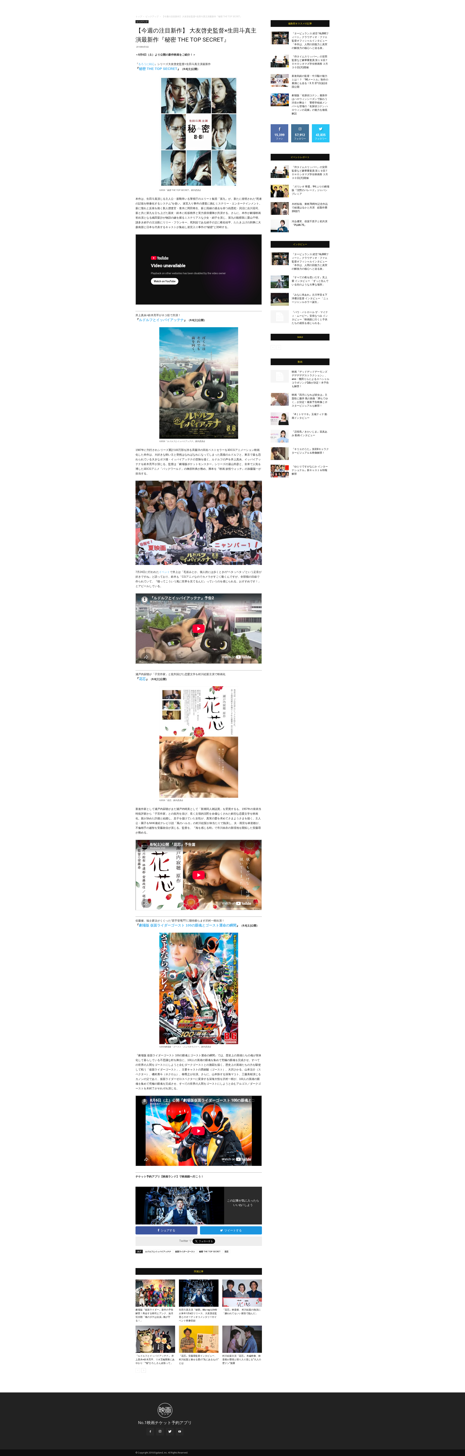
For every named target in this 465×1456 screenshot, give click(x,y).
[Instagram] (160, 1431)
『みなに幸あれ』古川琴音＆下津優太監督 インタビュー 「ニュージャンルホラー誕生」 (310, 298)
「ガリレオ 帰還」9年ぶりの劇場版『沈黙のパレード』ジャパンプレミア (310, 190)
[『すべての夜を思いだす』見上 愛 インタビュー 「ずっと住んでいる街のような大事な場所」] (280, 281)
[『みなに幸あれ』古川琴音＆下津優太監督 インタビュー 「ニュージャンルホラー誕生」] (280, 299)
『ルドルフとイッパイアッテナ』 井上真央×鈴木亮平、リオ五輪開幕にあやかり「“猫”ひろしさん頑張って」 (155, 1359)
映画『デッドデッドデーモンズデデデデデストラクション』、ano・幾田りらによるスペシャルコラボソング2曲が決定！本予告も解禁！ (310, 379)
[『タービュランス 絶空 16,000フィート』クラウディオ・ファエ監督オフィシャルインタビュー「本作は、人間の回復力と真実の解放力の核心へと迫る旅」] (280, 38)
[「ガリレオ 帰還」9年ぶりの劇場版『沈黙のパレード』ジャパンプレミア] (280, 191)
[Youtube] (179, 1431)
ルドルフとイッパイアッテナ (161, 320)
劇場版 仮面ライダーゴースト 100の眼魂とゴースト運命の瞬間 (187, 925)
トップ (139, 16)
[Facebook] (150, 1431)
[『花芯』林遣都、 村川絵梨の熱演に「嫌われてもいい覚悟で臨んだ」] (242, 1293)
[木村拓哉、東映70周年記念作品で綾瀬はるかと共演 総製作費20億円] (280, 208)
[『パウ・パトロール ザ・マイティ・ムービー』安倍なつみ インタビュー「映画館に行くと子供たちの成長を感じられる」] (280, 316)
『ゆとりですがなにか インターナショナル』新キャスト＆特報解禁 (310, 470)
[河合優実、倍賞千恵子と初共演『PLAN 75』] (280, 226)
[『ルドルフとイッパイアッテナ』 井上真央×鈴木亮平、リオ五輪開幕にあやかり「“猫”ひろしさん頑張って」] (155, 1339)
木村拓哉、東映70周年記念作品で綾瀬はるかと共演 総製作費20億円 (310, 207)
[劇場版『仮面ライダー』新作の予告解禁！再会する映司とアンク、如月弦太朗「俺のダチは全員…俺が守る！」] (155, 1293)
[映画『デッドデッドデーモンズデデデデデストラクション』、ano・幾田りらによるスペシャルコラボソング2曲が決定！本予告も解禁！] (280, 376)
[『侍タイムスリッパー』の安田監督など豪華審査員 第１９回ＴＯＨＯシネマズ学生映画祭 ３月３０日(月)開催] (280, 61)
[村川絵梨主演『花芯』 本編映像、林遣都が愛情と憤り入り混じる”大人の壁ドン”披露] (242, 1339)
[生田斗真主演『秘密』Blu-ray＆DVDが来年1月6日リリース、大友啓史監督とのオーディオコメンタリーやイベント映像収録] (199, 1293)
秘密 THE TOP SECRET (158, 69)
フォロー (300, 125)
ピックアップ (152, 16)
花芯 (142, 679)
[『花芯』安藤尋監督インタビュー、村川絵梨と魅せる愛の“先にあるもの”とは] (199, 1339)
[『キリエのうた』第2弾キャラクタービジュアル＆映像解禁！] (280, 453)
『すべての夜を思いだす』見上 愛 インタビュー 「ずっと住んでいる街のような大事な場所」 (310, 281)
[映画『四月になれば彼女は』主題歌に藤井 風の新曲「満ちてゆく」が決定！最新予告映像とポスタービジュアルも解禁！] (280, 399)
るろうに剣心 (146, 64)
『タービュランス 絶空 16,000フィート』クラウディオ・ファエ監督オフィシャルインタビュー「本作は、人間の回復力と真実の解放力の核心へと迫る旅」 (310, 40)
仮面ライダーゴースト (185, 1251)
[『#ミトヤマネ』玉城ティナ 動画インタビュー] (280, 418)
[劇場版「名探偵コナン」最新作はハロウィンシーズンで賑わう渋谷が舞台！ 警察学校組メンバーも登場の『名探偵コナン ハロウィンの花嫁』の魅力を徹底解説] (280, 100)
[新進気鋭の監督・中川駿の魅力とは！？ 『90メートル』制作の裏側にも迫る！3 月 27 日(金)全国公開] (280, 80)
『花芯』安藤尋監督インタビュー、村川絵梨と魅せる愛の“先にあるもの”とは (199, 1359)
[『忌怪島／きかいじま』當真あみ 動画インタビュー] (280, 436)
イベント (164, 571)
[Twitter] (169, 1431)
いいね (280, 125)
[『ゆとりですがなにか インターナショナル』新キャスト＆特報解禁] (280, 471)
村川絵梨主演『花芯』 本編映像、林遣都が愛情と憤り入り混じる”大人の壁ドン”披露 (241, 1359)
